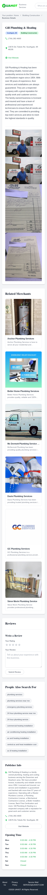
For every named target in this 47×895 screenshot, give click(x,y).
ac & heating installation (17, 751)
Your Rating (10, 641)
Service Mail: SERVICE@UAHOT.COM (33, 883)
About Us (4, 883)
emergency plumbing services (19, 707)
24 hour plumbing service (17, 719)
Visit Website (13, 58)
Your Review (10, 650)
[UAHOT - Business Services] (9, 6)
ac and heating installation (18, 738)
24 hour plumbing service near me (21, 713)
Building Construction (31, 15)
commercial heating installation (20, 726)
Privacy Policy (15, 883)
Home (16, 15)
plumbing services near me (18, 701)
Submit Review (14, 672)
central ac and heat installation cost (21, 744)
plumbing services (14, 694)
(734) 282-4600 (14, 38)
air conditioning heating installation (21, 732)
